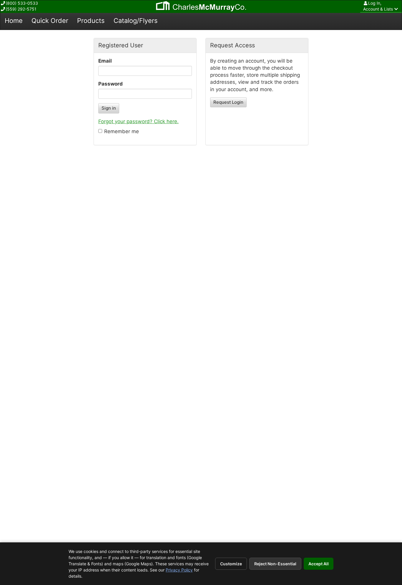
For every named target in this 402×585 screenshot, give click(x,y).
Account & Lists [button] (378, 6)
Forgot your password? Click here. (138, 121)
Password (110, 84)
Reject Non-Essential (275, 563)
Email (105, 61)
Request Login (228, 102)
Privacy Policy (179, 569)
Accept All (318, 563)
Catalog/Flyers (136, 20)
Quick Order (49, 20)
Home (14, 20)
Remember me (121, 131)
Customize (231, 563)
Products (91, 20)
